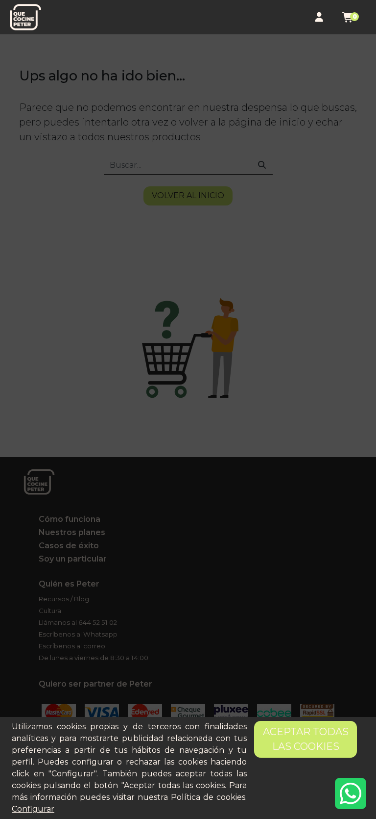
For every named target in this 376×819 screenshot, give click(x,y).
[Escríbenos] (350, 793)
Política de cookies (208, 797)
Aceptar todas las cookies (306, 739)
